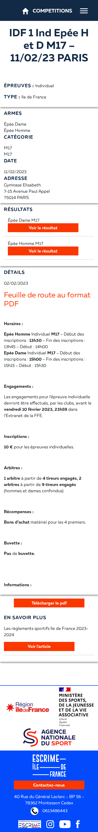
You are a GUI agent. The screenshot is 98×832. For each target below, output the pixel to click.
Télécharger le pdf (49, 603)
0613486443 (54, 810)
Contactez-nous (49, 785)
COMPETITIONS (52, 10)
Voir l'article (39, 646)
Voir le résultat (43, 227)
